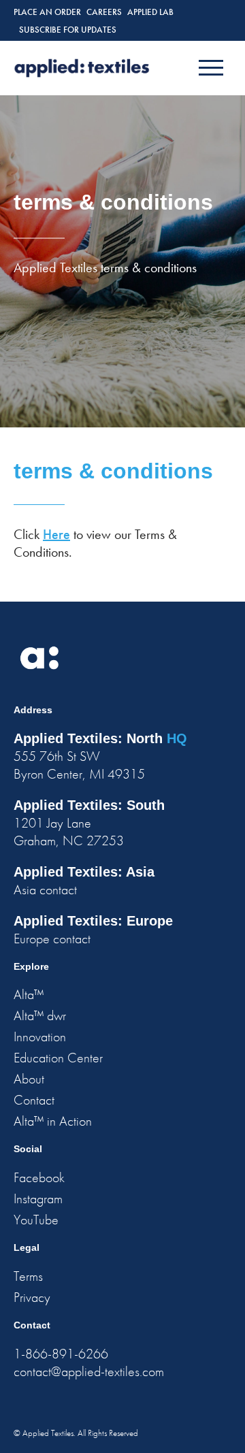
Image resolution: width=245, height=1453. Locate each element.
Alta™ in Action (53, 1121)
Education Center (58, 1057)
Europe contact (52, 938)
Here (56, 534)
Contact (34, 1100)
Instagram (38, 1198)
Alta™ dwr (40, 1015)
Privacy (32, 1297)
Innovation (40, 1036)
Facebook (39, 1177)
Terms (28, 1276)
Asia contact (45, 889)
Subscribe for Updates (67, 29)
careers (104, 12)
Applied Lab (150, 12)
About (29, 1079)
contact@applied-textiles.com (89, 1371)
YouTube (36, 1219)
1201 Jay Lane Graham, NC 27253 (69, 831)
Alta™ (29, 994)
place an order (47, 12)
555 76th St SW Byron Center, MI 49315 (79, 765)
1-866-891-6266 (61, 1353)
